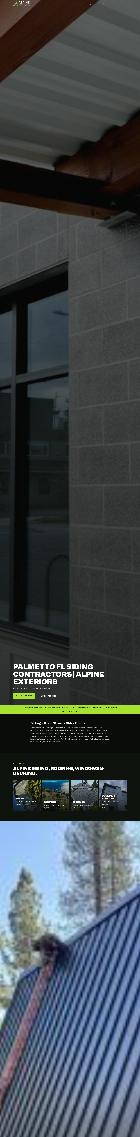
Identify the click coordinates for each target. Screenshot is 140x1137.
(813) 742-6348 (105, 4)
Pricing (44, 4)
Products (51, 4)
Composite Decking (63, 4)
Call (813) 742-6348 (47, 696)
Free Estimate (120, 4)
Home (15, 688)
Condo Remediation (77, 4)
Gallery (88, 4)
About (38, 4)
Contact (95, 4)
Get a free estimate (24, 696)
